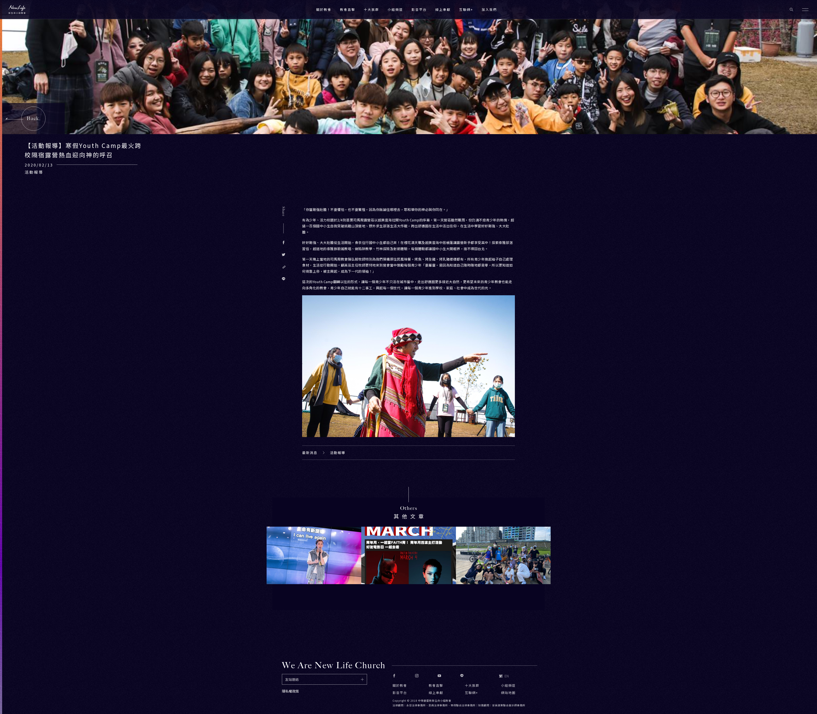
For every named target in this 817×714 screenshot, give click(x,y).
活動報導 (337, 452)
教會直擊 (436, 685)
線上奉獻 (436, 692)
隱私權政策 (290, 691)
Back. (34, 118)
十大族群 (472, 685)
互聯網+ (466, 9)
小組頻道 (395, 9)
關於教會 (400, 685)
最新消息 (309, 452)
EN (506, 676)
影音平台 (400, 692)
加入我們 (489, 9)
